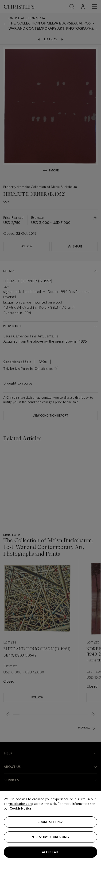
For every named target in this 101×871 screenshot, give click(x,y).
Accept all (50, 852)
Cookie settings (51, 822)
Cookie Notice (20, 808)
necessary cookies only (50, 837)
